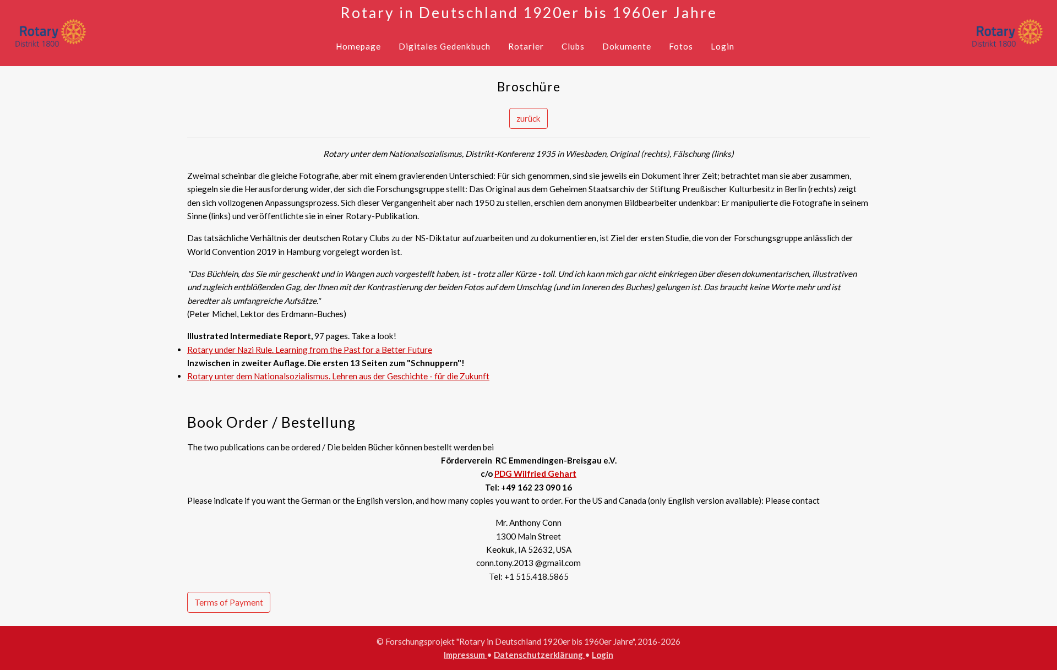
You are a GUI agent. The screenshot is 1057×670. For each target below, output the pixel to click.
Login (722, 46)
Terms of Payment (228, 602)
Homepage (358, 46)
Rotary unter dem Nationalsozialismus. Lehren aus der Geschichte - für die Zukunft (338, 376)
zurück (528, 118)
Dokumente (626, 46)
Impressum (465, 655)
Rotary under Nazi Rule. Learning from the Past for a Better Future (309, 350)
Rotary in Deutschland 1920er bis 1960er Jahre (528, 12)
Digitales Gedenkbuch (445, 46)
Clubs (573, 46)
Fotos (681, 46)
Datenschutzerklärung (539, 655)
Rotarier (526, 46)
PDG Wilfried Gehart (535, 473)
